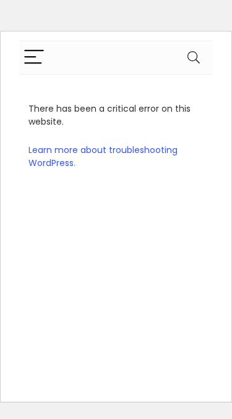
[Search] (193, 57)
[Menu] (34, 57)
